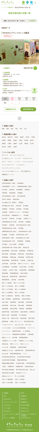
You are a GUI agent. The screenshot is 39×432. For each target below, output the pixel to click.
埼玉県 (27, 137)
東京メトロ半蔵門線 (7, 292)
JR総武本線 (16, 199)
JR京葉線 (25, 209)
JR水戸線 (4, 218)
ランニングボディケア (8, 165)
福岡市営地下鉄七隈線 (8, 373)
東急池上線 (5, 276)
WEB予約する (28, 109)
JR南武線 (11, 189)
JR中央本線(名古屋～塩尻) (23, 225)
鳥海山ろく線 (5, 318)
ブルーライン (31, 328)
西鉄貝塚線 (14, 315)
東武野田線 (22, 250)
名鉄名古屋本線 (26, 299)
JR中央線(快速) (21, 196)
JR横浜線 (27, 189)
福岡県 (9, 140)
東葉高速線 (13, 347)
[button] (19, 21)
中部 (21, 128)
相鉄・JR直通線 (6, 299)
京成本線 (22, 260)
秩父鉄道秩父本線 (29, 321)
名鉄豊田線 (13, 302)
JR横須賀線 (12, 193)
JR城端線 (4, 234)
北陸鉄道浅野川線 (30, 350)
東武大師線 (5, 254)
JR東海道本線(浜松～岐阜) (9, 228)
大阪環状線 (20, 241)
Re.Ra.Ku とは (24, 408)
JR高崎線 (4, 209)
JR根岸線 (4, 193)
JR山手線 (4, 189)
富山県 (4, 146)
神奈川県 (10, 137)
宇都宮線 (20, 202)
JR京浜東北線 (6, 215)
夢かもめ (32, 369)
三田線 (4, 366)
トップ (3, 7)
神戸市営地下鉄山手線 (22, 369)
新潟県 (26, 140)
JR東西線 (27, 241)
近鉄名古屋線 (13, 308)
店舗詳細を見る (10, 109)
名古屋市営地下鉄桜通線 (8, 360)
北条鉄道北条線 (29, 366)
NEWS (22, 393)
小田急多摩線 (22, 270)
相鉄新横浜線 (16, 299)
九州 (25, 128)
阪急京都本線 (24, 312)
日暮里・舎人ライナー (16, 321)
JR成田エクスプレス (14, 212)
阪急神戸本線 (5, 312)
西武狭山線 (13, 257)
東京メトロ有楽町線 (20, 289)
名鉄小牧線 (21, 305)
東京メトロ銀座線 (7, 283)
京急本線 (13, 279)
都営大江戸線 (14, 318)
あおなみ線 (5, 353)
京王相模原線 (5, 267)
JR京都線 (11, 234)
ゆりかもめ (28, 324)
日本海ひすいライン (21, 373)
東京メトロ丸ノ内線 (19, 283)
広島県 (20, 140)
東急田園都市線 (14, 273)
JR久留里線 (25, 212)
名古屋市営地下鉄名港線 (23, 357)
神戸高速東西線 (30, 363)
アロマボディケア (27, 158)
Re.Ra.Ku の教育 (25, 405)
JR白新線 (20, 222)
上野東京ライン (27, 218)
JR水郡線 (25, 215)
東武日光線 (14, 250)
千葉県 (33, 137)
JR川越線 (25, 205)
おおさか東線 (12, 244)
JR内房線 (18, 209)
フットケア (18, 158)
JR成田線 (4, 212)
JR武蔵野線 (19, 189)
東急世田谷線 (22, 276)
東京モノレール (24, 344)
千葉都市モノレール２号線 (25, 340)
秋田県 (9, 146)
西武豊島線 (5, 257)
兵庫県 (4, 140)
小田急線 (4, 270)
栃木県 (32, 140)
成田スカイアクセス (23, 263)
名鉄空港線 (21, 302)
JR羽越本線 (20, 183)
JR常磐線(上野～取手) (8, 205)
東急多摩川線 (13, 276)
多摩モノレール (14, 344)
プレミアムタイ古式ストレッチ (10, 171)
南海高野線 (29, 308)
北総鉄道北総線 (22, 347)
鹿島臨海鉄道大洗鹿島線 (19, 334)
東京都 (4, 137)
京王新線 (30, 267)
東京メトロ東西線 (19, 286)
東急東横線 (31, 270)
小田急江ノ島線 (13, 270)
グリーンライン (6, 331)
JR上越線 (18, 218)
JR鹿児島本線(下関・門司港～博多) (11, 247)
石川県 (32, 143)
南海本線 (21, 308)
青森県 (26, 143)
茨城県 (15, 140)
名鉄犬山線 (13, 305)
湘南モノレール (6, 337)
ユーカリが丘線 (6, 328)
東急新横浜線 (5, 279)
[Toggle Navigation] (35, 3)
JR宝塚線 (4, 244)
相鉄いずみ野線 (26, 295)
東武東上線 (26, 247)
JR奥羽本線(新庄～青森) (8, 183)
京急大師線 (21, 279)
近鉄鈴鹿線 (5, 308)
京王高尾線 (14, 267)
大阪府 (16, 137)
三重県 (9, 143)
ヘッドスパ (17, 161)
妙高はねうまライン (7, 376)
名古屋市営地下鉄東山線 (8, 357)
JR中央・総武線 (6, 199)
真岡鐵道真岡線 (23, 337)
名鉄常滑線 (29, 302)
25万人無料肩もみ (26, 171)
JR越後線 (27, 222)
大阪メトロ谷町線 (19, 379)
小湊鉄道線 (31, 334)
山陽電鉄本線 (19, 366)
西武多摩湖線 (5, 260)
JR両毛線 (11, 218)
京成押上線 (30, 260)
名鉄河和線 (5, 305)
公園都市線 (11, 366)
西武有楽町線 (29, 254)
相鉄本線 (17, 295)
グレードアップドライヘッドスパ (11, 168)
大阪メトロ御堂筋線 (7, 379)
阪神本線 (32, 312)
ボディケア (5, 155)
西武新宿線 (21, 257)
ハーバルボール (20, 165)
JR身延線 (11, 225)
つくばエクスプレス (7, 324)
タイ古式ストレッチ (7, 158)
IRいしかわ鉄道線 (19, 376)
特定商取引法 (24, 402)
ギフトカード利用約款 (9, 417)
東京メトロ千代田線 (7, 289)
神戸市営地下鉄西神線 (8, 369)
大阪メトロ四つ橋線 (7, 382)
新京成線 (14, 337)
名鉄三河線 (5, 302)
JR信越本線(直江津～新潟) (9, 222)
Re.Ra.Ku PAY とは (25, 417)
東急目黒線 (5, 273)
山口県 (20, 143)
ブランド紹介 (7, 408)
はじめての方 (7, 405)
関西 (7, 128)
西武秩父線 (21, 254)
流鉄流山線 (5, 344)
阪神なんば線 (5, 315)
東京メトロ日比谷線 (7, 286)
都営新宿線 (5, 321)
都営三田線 (31, 318)
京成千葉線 (5, 263)
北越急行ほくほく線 (7, 350)
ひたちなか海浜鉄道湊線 (19, 328)
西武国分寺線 (29, 257)
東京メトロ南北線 (19, 292)
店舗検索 (10, 7)
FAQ (5, 396)
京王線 (32, 263)
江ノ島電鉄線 (26, 331)
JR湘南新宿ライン (16, 215)
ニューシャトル (6, 334)
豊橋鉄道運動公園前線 (8, 363)
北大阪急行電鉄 (20, 363)
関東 (3, 128)
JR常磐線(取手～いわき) (8, 186)
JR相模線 (19, 193)
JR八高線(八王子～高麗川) (9, 202)
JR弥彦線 (4, 225)
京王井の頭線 (22, 267)
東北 (12, 128)
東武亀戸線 (30, 250)
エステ (4, 161)
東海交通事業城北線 (15, 353)
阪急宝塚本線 (14, 312)
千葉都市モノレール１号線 (9, 340)
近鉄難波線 (29, 305)
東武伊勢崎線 (5, 250)
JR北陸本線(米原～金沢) (24, 231)
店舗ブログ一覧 (25, 411)
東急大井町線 (24, 273)
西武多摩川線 (14, 260)
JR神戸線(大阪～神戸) (22, 234)
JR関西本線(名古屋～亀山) (9, 231)
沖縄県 (15, 143)
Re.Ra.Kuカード (8, 411)
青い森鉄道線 (22, 315)
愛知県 (22, 137)
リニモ (24, 353)
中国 (16, 128)
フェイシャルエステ (27, 161)
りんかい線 (5, 347)
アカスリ (10, 161)
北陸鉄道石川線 (19, 350)
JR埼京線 (18, 205)
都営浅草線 (23, 318)
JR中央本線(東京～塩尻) (8, 196)
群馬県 (4, 143)
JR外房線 (11, 209)
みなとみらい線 (19, 324)
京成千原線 (13, 263)
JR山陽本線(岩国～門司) (8, 241)
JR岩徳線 (20, 244)
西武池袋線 (13, 254)
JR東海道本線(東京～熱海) (24, 186)
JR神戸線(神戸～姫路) (8, 238)
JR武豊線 (20, 228)
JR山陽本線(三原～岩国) (22, 238)
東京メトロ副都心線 (7, 295)
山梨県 (15, 146)
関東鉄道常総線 (16, 331)
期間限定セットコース (8, 174)
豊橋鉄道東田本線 (22, 360)
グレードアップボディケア (17, 155)
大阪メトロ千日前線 (20, 382)
